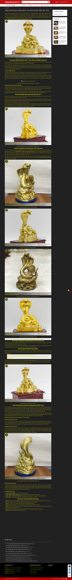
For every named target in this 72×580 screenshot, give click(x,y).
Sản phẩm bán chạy (57, 14)
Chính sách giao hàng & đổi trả (36, 569)
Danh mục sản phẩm (11, 5)
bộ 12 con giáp (31, 75)
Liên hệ (52, 5)
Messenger (69, 573)
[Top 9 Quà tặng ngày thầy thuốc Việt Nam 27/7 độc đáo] (56, 41)
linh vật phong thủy (30, 407)
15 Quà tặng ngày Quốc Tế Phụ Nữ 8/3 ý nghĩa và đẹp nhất (17, 547)
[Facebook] (61, 578)
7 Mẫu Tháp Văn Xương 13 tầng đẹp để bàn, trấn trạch (16, 557)
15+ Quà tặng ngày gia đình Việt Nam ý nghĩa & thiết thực (16, 553)
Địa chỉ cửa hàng (33, 573)
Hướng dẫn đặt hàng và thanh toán (36, 567)
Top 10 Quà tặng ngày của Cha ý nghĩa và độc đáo (15, 551)
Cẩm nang (30, 5)
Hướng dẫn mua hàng (44, 5)
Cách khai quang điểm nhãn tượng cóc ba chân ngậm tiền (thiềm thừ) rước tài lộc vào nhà (62, 22)
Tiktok (69, 567)
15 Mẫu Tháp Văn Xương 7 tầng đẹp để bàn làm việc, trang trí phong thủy (19, 560)
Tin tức (36, 5)
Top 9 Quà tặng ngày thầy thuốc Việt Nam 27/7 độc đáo (16, 549)
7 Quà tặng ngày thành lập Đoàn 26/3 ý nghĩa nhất (15, 545)
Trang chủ (24, 5)
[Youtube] (66, 578)
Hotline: (61, 2)
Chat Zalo (69, 570)
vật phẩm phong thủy (23, 339)
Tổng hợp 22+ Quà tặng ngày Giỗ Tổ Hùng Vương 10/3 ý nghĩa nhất (18, 555)
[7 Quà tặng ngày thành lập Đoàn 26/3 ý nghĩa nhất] (56, 32)
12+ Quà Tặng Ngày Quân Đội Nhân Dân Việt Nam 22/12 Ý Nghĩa (18, 543)
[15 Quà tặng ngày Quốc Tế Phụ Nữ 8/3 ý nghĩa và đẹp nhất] (56, 37)
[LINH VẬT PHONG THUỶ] (12, 2)
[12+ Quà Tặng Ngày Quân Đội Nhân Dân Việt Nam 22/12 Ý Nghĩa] (56, 28)
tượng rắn (12, 99)
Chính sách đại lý (33, 571)
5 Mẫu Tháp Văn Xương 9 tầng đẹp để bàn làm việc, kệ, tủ (16, 558)
